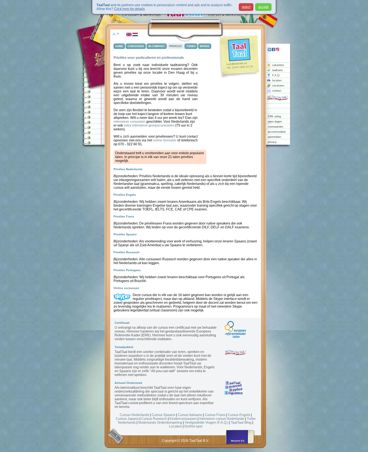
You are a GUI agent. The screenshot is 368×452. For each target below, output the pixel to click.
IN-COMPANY (156, 46)
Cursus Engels (239, 415)
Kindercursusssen (183, 418)
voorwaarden (275, 126)
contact (276, 90)
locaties (277, 80)
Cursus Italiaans (190, 415)
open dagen (275, 121)
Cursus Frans (215, 415)
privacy (272, 142)
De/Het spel (193, 426)
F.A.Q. (276, 75)
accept (263, 7)
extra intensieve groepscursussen (149, 125)
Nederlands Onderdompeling (160, 422)
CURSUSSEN (136, 46)
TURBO (191, 46)
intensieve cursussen (129, 121)
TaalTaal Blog (241, 422)
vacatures (278, 85)
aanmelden (274, 136)
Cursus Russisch (154, 418)
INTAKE (204, 46)
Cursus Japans (127, 418)
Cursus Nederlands (134, 415)
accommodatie (277, 131)
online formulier (165, 140)
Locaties (175, 426)
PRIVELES (175, 46)
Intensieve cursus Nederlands (221, 418)
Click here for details (129, 9)
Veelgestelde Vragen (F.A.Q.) (206, 422)
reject (246, 7)
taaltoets (277, 70)
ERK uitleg (274, 116)
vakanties (278, 65)
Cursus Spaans (163, 415)
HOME (119, 46)
